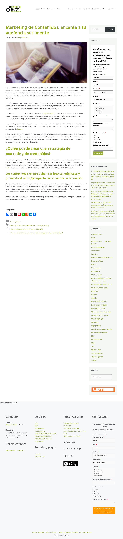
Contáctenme (98, 153)
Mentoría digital (85, 9)
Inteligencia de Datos (99, 305)
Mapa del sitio (76, 532)
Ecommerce (95, 271)
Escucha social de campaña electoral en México (101, 279)
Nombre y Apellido (99, 74)
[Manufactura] (103, 112)
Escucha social (96, 275)
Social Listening (97, 353)
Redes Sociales (96, 339)
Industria (96, 103)
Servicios (50, 9)
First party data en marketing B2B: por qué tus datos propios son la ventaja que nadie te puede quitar (102, 195)
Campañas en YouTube (71, 436)
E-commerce (96, 268)
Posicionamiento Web (99, 332)
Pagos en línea (40, 456)
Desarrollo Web (97, 261)
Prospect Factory (43, 225)
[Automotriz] (103, 110)
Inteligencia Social (98, 308)
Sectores (60, 9)
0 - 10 (96, 135)
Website (96, 96)
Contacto (111, 9)
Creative (94, 254)
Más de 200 (98, 142)
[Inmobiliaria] (103, 107)
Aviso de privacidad (38, 532)
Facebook (95, 291)
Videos (93, 360)
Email (95, 81)
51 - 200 (97, 140)
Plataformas (71, 9)
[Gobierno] (103, 114)
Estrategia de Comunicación (101, 284)
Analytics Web (96, 234)
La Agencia (39, 9)
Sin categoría (96, 350)
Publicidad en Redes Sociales (45, 433)
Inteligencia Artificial (99, 301)
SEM (93, 343)
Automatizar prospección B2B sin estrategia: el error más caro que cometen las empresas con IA (102, 175)
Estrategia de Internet (99, 287)
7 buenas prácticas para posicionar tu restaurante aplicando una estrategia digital (36, 233)
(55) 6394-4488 (11, 425)
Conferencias (96, 9)
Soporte (38, 454)
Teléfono (96, 89)
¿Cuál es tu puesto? (100, 116)
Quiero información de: (101, 145)
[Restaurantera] (103, 109)
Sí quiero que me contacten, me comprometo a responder (103, 510)
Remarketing (39, 428)
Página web (97, 459)
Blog (104, 9)
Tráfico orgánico (97, 356)
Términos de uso (51, 532)
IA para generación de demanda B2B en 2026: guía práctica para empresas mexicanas (103, 185)
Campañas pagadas (98, 247)
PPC (92, 336)
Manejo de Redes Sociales (101, 312)
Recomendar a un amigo (14, 450)
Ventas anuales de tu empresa (100, 124)
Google (19, 129)
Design (93, 264)
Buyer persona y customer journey (101, 242)
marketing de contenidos (18, 225)
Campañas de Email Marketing (74, 431)
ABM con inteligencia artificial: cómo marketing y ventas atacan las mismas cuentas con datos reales (103, 215)
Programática (39, 441)
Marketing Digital (15, 222)
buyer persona (49, 113)
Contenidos (95, 250)
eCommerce (67, 426)
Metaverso (95, 322)
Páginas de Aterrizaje (71, 428)
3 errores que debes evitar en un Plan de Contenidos (26, 229)
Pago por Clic (96, 325)
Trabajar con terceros (64, 532)
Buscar (110, 29)
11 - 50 (97, 138)
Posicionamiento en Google (101, 329)
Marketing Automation (99, 315)
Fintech (94, 294)
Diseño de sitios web (71, 423)
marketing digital (31, 225)
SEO (7, 167)
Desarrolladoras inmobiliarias (102, 257)
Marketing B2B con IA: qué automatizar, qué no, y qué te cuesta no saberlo (102, 205)
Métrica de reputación (43, 436)
